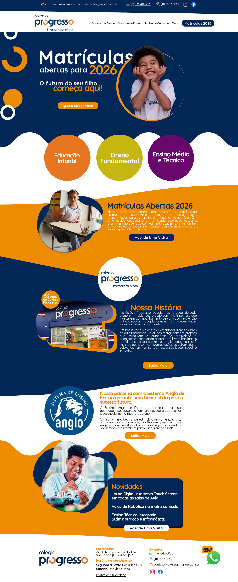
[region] (67, 157)
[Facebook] (194, 4)
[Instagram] (186, 4)
